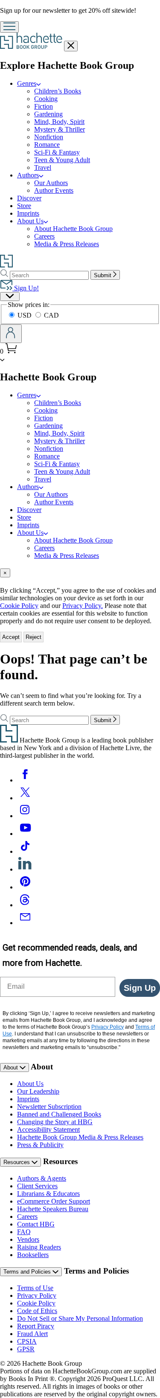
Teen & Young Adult (62, 159)
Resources (17, 1162)
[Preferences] (10, 296)
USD (25, 315)
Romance (47, 144)
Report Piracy (35, 1326)
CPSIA (27, 1341)
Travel (42, 167)
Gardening (48, 114)
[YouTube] (25, 833)
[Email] (25, 922)
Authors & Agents (41, 1178)
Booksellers (33, 1254)
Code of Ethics (37, 1310)
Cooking (46, 98)
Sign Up (140, 988)
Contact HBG (36, 1224)
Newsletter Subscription (49, 1106)
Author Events (53, 190)
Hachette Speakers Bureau (52, 1208)
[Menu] (9, 27)
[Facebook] (25, 780)
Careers (44, 236)
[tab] (80, 572)
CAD (51, 315)
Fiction (43, 106)
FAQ (24, 1231)
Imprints (28, 213)
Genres (26, 83)
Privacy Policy (36, 1295)
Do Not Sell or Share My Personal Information (80, 1318)
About (11, 1067)
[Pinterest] (25, 887)
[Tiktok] (25, 851)
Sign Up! (25, 288)
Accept (11, 637)
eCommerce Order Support (53, 1201)
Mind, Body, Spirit (59, 121)
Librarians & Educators (48, 1193)
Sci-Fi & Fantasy (57, 152)
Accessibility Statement (48, 1129)
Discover (29, 198)
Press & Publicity (40, 1144)
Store (24, 205)
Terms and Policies (27, 1272)
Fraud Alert (32, 1333)
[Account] (11, 333)
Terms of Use (35, 1287)
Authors (28, 175)
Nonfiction (48, 137)
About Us (30, 221)
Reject (33, 637)
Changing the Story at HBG (55, 1121)
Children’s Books (57, 91)
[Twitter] (25, 798)
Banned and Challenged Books (59, 1114)
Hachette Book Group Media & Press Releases (80, 1137)
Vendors (28, 1239)
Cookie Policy (19, 605)
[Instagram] (25, 815)
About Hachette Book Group (73, 228)
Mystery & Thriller (59, 129)
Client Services (37, 1186)
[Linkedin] (25, 869)
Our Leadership (38, 1091)
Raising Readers (39, 1247)
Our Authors (51, 182)
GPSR (26, 1349)
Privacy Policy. (82, 605)
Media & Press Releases (66, 244)
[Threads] (25, 905)
